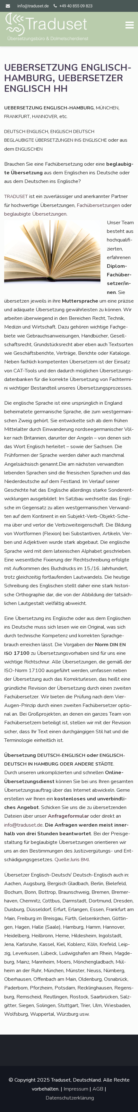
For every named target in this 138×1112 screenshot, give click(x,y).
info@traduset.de (33, 6)
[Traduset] (47, 27)
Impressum (76, 1088)
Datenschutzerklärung (70, 1097)
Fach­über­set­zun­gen (98, 205)
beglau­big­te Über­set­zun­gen (35, 214)
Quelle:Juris (72, 859)
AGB (97, 1088)
